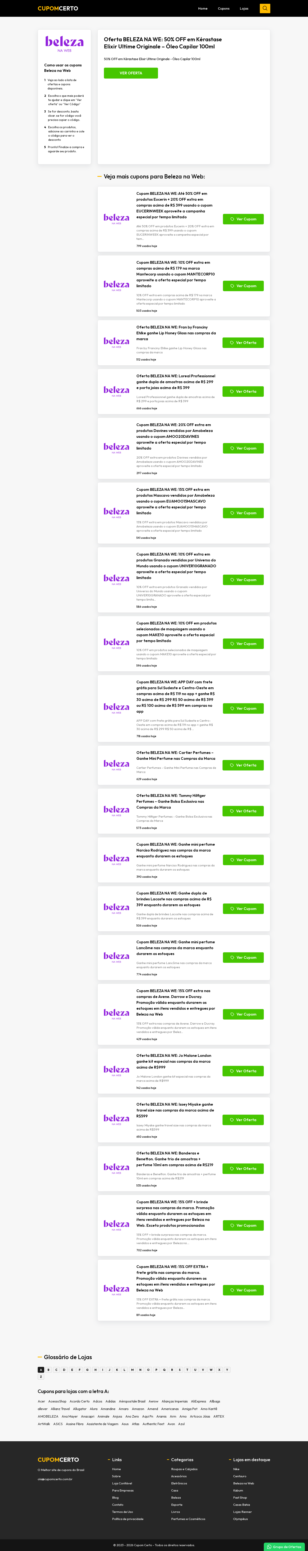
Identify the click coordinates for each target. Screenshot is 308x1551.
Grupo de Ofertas (287, 1547)
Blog (115, 1497)
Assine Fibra (74, 1424)
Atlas (135, 1424)
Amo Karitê (209, 1408)
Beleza (176, 1497)
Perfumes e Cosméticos (188, 1519)
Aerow (153, 1401)
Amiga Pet (189, 1408)
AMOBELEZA (48, 1416)
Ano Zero (132, 1416)
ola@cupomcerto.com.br (55, 1479)
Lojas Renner (242, 1512)
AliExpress (198, 1401)
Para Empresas (123, 1490)
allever (43, 1408)
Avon (171, 1424)
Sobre (116, 1476)
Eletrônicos (179, 1483)
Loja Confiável (122, 1483)
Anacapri (87, 1416)
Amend (152, 1408)
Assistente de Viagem (102, 1424)
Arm (173, 1416)
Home (202, 8)
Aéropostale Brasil (132, 1401)
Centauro (239, 1476)
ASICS (58, 1424)
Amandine (108, 1408)
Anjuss (117, 1416)
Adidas (110, 1401)
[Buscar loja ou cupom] (265, 8)
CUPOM (58, 8)
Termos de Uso (122, 1512)
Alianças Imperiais (175, 1401)
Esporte (176, 1505)
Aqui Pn (147, 1416)
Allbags (214, 1401)
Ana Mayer (70, 1416)
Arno (183, 1416)
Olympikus (240, 1519)
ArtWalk (44, 1424)
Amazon (138, 1408)
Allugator (80, 1408)
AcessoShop (57, 1401)
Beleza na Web (243, 1483)
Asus (125, 1424)
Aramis (161, 1416)
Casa (174, 1490)
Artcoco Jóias (200, 1416)
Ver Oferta (131, 73)
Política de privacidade (128, 1519)
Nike (236, 1469)
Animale (103, 1416)
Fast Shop (240, 1497)
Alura (93, 1408)
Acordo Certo (80, 1401)
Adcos (97, 1401)
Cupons (223, 8)
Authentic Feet (153, 1424)
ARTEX (218, 1416)
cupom (58, 1459)
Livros (175, 1512)
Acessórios (179, 1476)
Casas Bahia (241, 1505)
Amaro (124, 1408)
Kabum (238, 1490)
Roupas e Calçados (184, 1469)
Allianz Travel (60, 1408)
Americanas (170, 1408)
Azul (181, 1424)
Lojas (244, 8)
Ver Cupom (246, 219)
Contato (117, 1505)
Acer (41, 1401)
